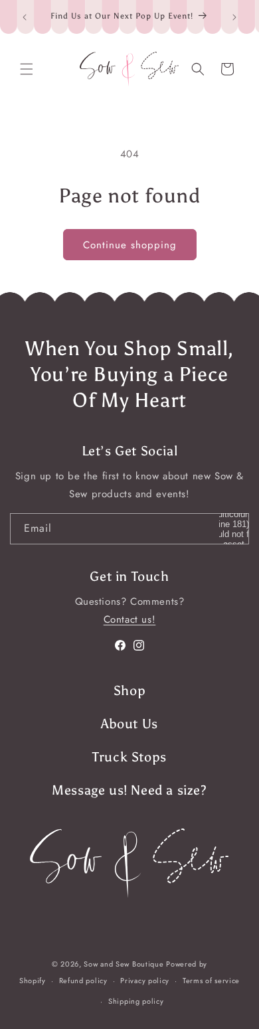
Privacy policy (144, 980)
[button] (26, 69)
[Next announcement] (234, 17)
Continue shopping (130, 245)
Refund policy (83, 980)
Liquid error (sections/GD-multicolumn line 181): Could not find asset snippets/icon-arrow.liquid (233, 528)
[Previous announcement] (24, 17)
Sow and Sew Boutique (123, 964)
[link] (129, 863)
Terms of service (211, 980)
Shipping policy (136, 1001)
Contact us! (130, 619)
